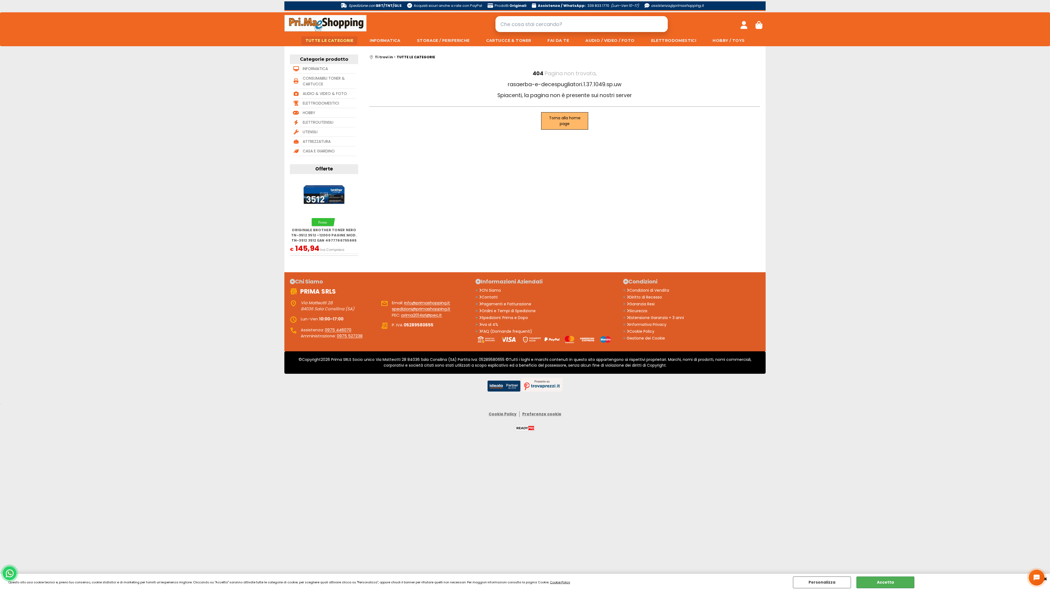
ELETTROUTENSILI (318, 122)
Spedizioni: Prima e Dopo (505, 317)
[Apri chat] (1037, 578)
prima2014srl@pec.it (421, 315)
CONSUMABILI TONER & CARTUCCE (324, 81)
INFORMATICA (385, 40)
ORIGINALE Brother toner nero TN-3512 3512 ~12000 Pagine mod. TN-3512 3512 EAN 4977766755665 (324, 235)
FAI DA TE (558, 40)
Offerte (324, 169)
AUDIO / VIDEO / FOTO (609, 40)
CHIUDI (1045, 579)
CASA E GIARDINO (319, 151)
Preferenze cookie (541, 414)
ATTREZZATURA (317, 141)
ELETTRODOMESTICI (673, 40)
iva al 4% (490, 324)
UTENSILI (310, 132)
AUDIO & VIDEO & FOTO (325, 93)
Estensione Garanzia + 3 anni (656, 317)
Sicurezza (638, 311)
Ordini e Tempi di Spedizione (509, 311)
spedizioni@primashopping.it (421, 309)
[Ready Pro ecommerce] (525, 428)
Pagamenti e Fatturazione (506, 304)
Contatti (490, 297)
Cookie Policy (560, 582)
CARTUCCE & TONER (508, 40)
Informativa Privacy (647, 324)
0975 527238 (350, 336)
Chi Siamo (491, 290)
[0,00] (759, 24)
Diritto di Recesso (645, 297)
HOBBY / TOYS (729, 40)
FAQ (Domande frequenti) (507, 331)
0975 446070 (338, 330)
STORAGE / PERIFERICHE (443, 40)
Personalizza (822, 582)
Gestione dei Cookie (646, 338)
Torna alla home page (565, 120)
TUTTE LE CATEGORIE (329, 40)
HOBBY (309, 112)
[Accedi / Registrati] (744, 24)
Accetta (885, 582)
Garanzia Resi (642, 304)
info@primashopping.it (427, 303)
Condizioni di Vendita (649, 290)
